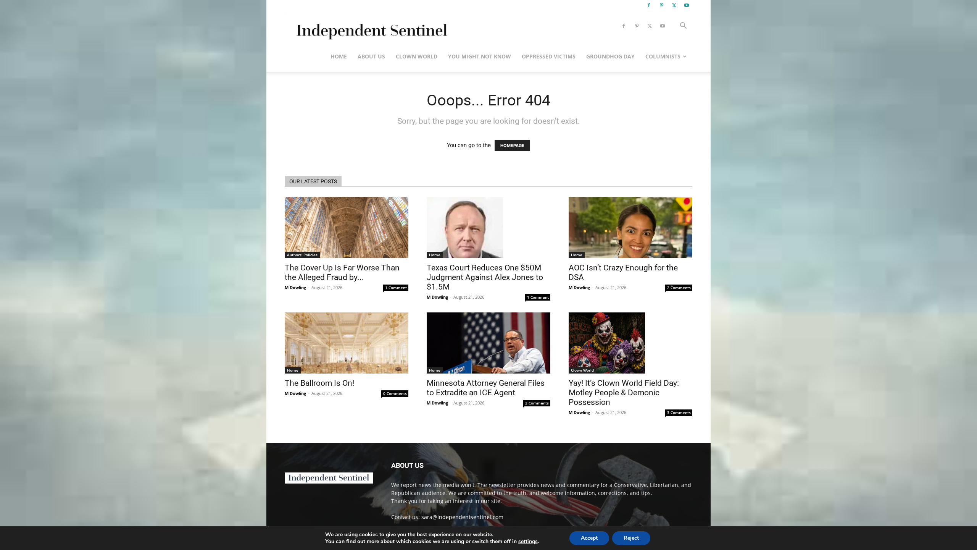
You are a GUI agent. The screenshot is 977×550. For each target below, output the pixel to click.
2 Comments (679, 287)
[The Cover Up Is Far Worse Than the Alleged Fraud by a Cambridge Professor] (346, 227)
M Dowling (295, 287)
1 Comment (396, 287)
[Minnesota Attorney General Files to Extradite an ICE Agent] (488, 343)
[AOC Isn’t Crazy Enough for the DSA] (630, 227)
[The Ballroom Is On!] (346, 343)
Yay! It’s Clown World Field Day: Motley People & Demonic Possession (624, 393)
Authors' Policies (302, 254)
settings (528, 541)
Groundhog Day (610, 56)
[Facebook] (649, 5)
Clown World (416, 56)
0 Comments (395, 393)
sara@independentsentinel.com (462, 517)
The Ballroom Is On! (319, 383)
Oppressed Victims (549, 56)
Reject (631, 538)
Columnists (662, 56)
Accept (589, 538)
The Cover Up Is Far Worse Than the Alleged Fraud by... (342, 272)
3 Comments (679, 412)
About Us (371, 56)
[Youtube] (686, 5)
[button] (683, 26)
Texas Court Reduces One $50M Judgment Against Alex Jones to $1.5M (485, 277)
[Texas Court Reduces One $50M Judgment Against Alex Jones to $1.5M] (488, 227)
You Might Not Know (479, 56)
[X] (674, 5)
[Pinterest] (661, 5)
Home (339, 56)
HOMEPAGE (512, 145)
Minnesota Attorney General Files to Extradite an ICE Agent (486, 388)
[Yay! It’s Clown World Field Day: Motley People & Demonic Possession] (630, 343)
